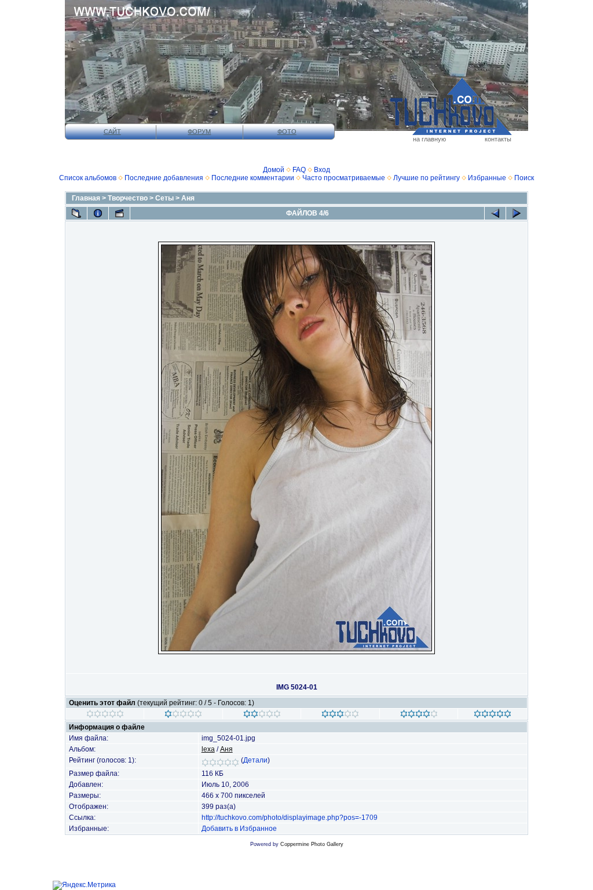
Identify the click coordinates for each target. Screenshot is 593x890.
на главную (429, 139)
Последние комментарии (252, 178)
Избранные (487, 178)
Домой (273, 170)
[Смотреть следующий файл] (516, 213)
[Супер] (492, 716)
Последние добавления (164, 178)
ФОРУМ (199, 131)
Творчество (128, 198)
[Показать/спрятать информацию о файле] (97, 213)
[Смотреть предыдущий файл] (495, 213)
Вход (322, 170)
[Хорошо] (340, 716)
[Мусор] (105, 716)
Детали (255, 760)
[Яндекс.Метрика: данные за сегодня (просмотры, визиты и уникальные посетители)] (84, 885)
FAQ (299, 170)
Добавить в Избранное (239, 829)
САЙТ (112, 131)
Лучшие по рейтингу (426, 178)
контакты (498, 139)
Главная (86, 198)
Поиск (524, 178)
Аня (188, 198)
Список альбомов (87, 178)
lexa (208, 749)
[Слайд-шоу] (119, 213)
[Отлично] (419, 716)
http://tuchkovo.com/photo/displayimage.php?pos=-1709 (290, 818)
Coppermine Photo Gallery (311, 844)
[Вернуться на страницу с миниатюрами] (76, 213)
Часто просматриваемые (343, 178)
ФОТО (286, 131)
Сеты (164, 198)
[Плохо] (183, 716)
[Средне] (262, 716)
